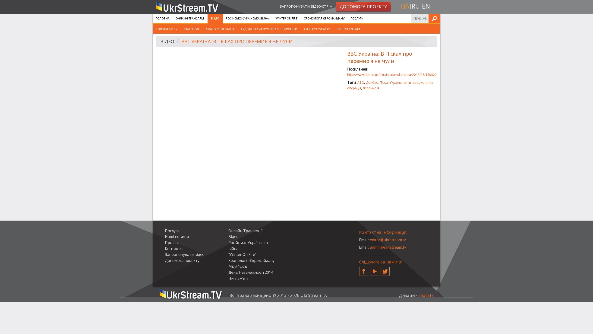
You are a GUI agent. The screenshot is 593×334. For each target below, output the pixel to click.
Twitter (385, 269)
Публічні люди (348, 29)
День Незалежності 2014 (250, 272)
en (426, 6)
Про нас (172, 242)
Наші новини (177, 236)
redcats (426, 295)
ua (405, 6)
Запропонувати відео (185, 254)
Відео (215, 18)
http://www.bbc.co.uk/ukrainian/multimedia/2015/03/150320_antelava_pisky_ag (406, 74)
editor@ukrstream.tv (388, 239)
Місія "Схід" (238, 266)
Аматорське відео (220, 29)
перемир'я (371, 88)
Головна (163, 18)
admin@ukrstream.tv (388, 247)
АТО (360, 82)
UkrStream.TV (166, 29)
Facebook (363, 269)
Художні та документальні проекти (269, 29)
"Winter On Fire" (286, 18)
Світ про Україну (317, 29)
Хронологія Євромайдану (324, 18)
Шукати (435, 18)
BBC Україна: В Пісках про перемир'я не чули (237, 41)
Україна (396, 82)
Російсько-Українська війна (247, 18)
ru (415, 6)
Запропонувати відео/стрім (306, 6)
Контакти (174, 248)
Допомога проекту (182, 260)
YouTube (374, 269)
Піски (384, 82)
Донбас (372, 82)
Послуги (356, 18)
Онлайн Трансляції (190, 18)
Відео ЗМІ (191, 29)
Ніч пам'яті (238, 278)
